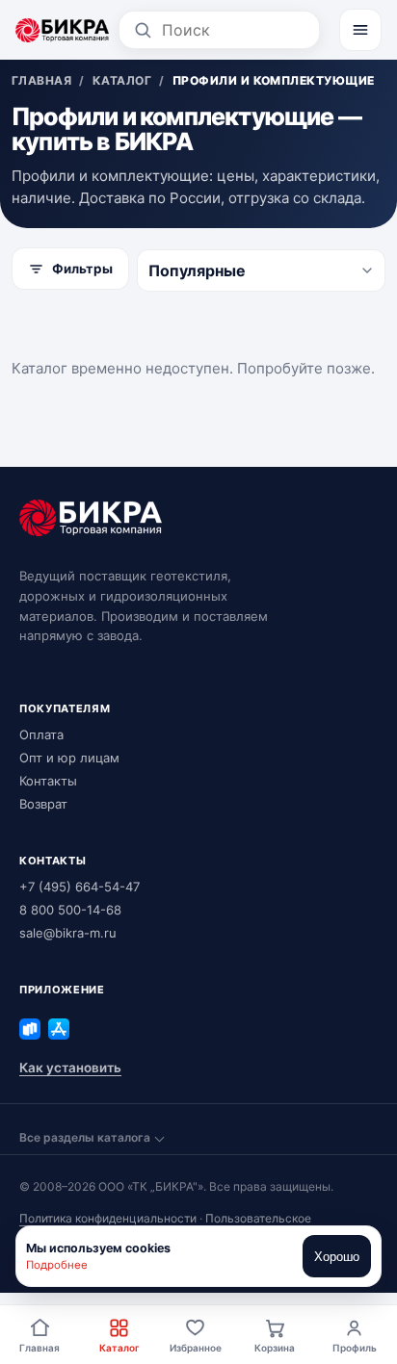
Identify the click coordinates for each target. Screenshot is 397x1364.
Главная (39, 1347)
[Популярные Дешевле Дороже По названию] (261, 270)
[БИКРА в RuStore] (29, 1029)
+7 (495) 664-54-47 (79, 886)
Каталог (119, 1347)
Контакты (48, 780)
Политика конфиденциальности (108, 1218)
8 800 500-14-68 (70, 909)
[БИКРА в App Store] (58, 1029)
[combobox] (233, 29)
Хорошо (336, 1256)
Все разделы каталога (84, 1137)
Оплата (41, 734)
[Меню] (360, 30)
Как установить (70, 1067)
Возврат (43, 803)
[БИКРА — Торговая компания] (62, 30)
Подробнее (57, 1265)
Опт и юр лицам (69, 757)
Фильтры (82, 268)
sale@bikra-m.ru (68, 932)
